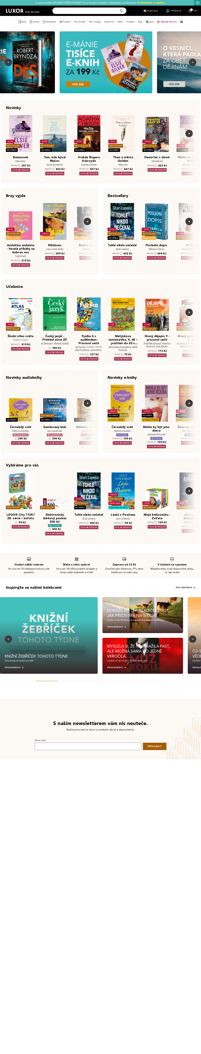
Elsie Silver (20, 161)
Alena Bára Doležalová (120, 347)
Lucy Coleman (123, 518)
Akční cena (114, 503)
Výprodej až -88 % (118, 507)
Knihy (23, 22)
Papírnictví (109, 22)
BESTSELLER (13, 146)
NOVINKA (11, 150)
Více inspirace (184, 588)
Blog (140, 22)
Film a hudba (95, 22)
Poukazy (66, 22)
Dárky (120, 22)
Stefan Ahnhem (191, 522)
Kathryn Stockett (20, 430)
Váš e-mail (40, 740)
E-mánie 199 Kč (116, 420)
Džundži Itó (157, 161)
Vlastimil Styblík (61, 343)
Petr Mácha (161, 346)
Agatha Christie (89, 164)
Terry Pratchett (89, 430)
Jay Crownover (54, 430)
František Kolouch (152, 343)
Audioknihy (51, 22)
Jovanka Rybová (185, 343)
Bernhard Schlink (190, 430)
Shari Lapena (122, 249)
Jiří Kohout (80, 347)
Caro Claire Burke (54, 249)
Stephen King (88, 249)
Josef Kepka (96, 350)
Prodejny (130, 22)
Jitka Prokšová (82, 350)
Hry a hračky (79, 22)
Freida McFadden (190, 249)
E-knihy (36, 22)
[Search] (121, 10)
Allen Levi (123, 164)
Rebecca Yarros (156, 249)
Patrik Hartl (20, 256)
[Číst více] (106, 62)
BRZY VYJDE (13, 238)
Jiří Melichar (46, 343)
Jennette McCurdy (191, 164)
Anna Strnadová (55, 164)
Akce (151, 22)
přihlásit (155, 746)
